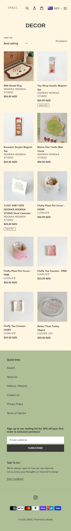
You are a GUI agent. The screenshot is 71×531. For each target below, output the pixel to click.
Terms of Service (16, 413)
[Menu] (65, 8)
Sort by (8, 38)
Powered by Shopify (43, 519)
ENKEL (29, 519)
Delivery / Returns (17, 385)
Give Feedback (15, 478)
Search (11, 367)
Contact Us (13, 395)
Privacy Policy (15, 404)
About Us (12, 376)
